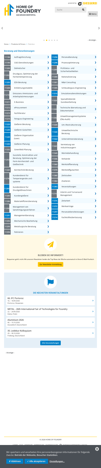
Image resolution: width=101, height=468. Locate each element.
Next (99, 28)
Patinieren (18, 232)
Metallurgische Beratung (25, 226)
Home (6, 44)
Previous (2, 28)
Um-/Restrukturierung (71, 125)
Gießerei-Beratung (22, 124)
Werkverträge (67, 206)
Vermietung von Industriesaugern (68, 146)
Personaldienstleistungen (73, 212)
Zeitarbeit (66, 200)
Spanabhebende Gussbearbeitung (68, 100)
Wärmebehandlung (70, 153)
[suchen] (83, 10)
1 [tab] (44, 40)
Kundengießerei (21, 195)
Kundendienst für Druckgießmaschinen (22, 188)
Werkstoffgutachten (70, 170)
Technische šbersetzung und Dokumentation (73, 109)
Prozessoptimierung (70, 62)
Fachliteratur (20, 113)
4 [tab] (51, 40)
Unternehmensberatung (72, 139)
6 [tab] (57, 40)
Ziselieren (66, 181)
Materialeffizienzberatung (25, 201)
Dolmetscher (19, 68)
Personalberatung (69, 57)
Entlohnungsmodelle (23, 88)
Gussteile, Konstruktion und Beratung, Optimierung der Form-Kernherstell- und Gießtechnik (25, 159)
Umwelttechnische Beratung (70, 132)
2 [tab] (46, 40)
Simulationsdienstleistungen (73, 93)
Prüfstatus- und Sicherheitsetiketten (69, 69)
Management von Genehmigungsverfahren (24, 208)
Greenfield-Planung (22, 149)
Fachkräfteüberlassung (72, 217)
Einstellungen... (57, 461)
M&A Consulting (69, 82)
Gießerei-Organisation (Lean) (24, 137)
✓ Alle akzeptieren (36, 461)
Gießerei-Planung (22, 144)
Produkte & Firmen (18, 44)
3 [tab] (49, 40)
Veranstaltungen (69, 186)
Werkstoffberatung (70, 164)
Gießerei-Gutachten (23, 130)
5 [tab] (54, 40)
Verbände (66, 158)
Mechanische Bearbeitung (25, 221)
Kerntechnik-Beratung (24, 170)
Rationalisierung (69, 77)
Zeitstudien (67, 175)
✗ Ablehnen (15, 461)
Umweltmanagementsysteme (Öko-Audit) (73, 117)
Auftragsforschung (22, 57)
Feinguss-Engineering (23, 118)
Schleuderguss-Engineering (74, 88)
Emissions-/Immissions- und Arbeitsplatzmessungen (25, 95)
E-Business (19, 102)
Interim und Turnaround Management (71, 193)
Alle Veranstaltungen (50, 343)
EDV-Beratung (20, 82)
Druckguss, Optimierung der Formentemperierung (25, 75)
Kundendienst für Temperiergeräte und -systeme (23, 178)
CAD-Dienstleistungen (24, 62)
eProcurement (20, 107)
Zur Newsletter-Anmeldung (51, 264)
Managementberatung (24, 215)
